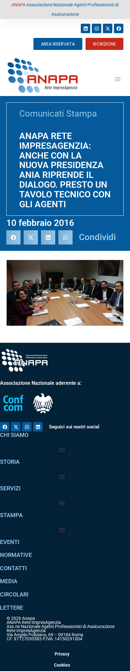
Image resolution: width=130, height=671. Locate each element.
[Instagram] (96, 28)
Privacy (62, 653)
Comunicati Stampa (58, 113)
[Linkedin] (85, 28)
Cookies (62, 665)
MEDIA (8, 581)
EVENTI (9, 542)
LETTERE (11, 607)
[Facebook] (118, 28)
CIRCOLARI (14, 594)
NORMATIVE (16, 555)
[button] (117, 79)
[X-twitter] (107, 28)
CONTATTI (13, 568)
